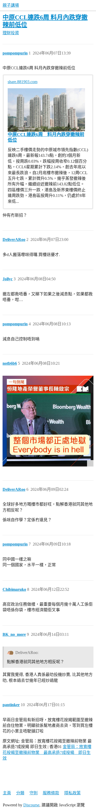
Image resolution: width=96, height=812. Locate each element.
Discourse (31, 805)
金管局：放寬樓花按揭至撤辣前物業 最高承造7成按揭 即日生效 (47, 752)
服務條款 (51, 793)
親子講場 (11, 5)
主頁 (7, 793)
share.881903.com (22, 82)
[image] (48, 421)
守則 (33, 793)
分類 (20, 793)
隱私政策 (72, 793)
